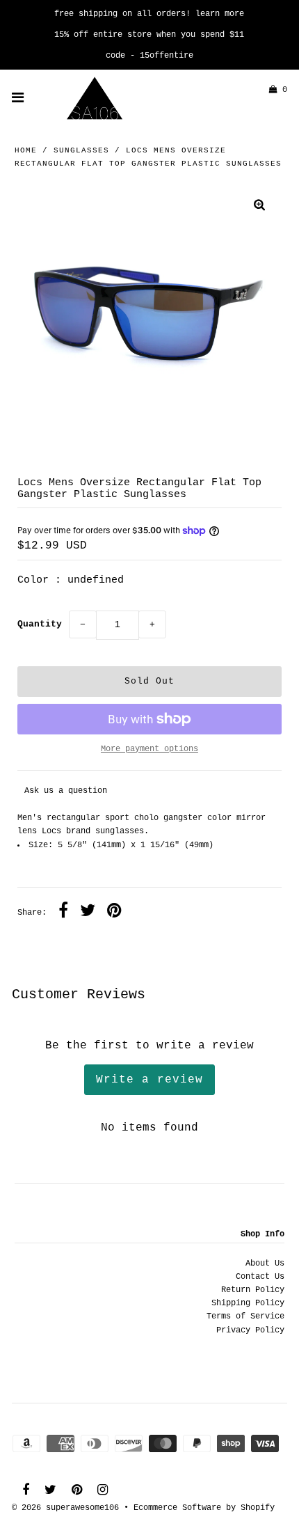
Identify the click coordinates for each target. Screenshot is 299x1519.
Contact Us (260, 1277)
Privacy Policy (250, 1330)
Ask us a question (65, 791)
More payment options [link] (149, 749)
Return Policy (252, 1290)
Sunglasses (81, 150)
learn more (219, 14)
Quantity (39, 624)
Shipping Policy (247, 1303)
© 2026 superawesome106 (65, 1508)
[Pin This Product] (114, 913)
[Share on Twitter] (87, 913)
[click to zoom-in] (259, 207)
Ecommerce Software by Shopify (204, 1508)
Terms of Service (245, 1316)
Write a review (149, 1079)
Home (26, 150)
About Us (264, 1263)
